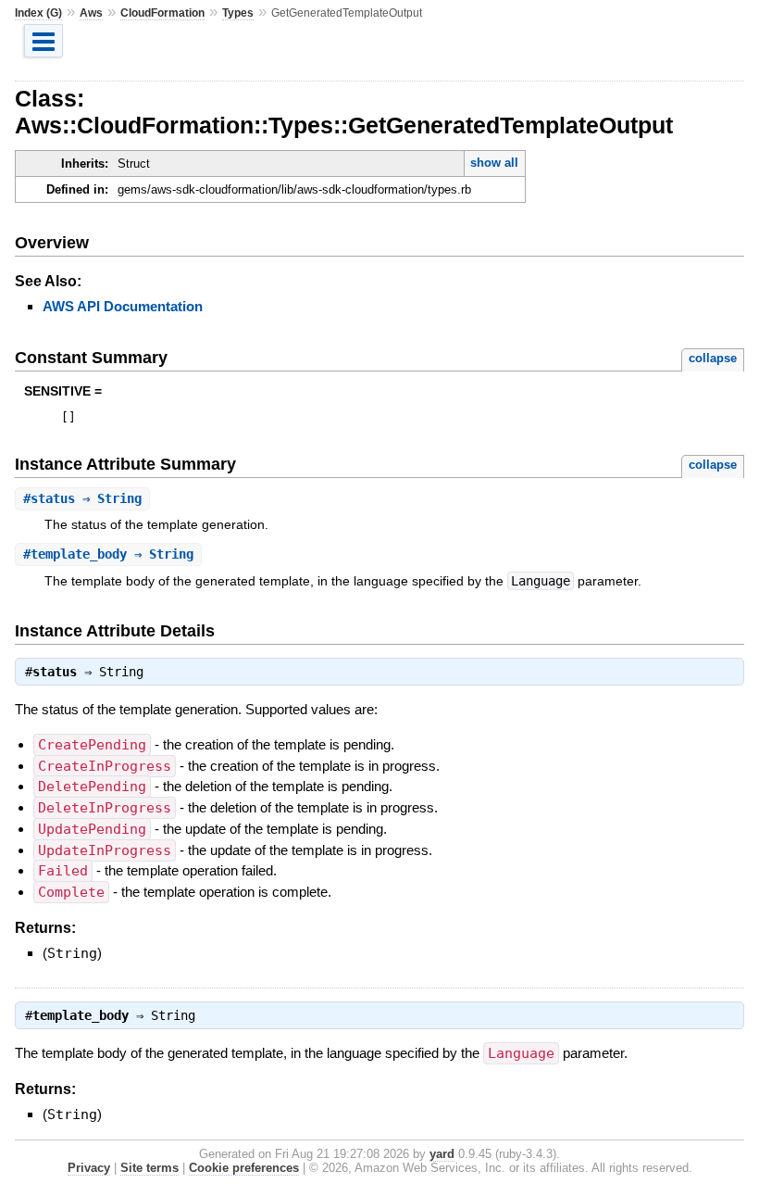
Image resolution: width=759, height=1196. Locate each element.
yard (441, 1154)
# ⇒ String (82, 498)
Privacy (89, 1168)
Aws (91, 12)
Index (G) (38, 12)
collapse (713, 358)
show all (494, 163)
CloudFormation (162, 12)
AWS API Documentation (123, 306)
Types (238, 12)
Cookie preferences (244, 1168)
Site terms (149, 1168)
